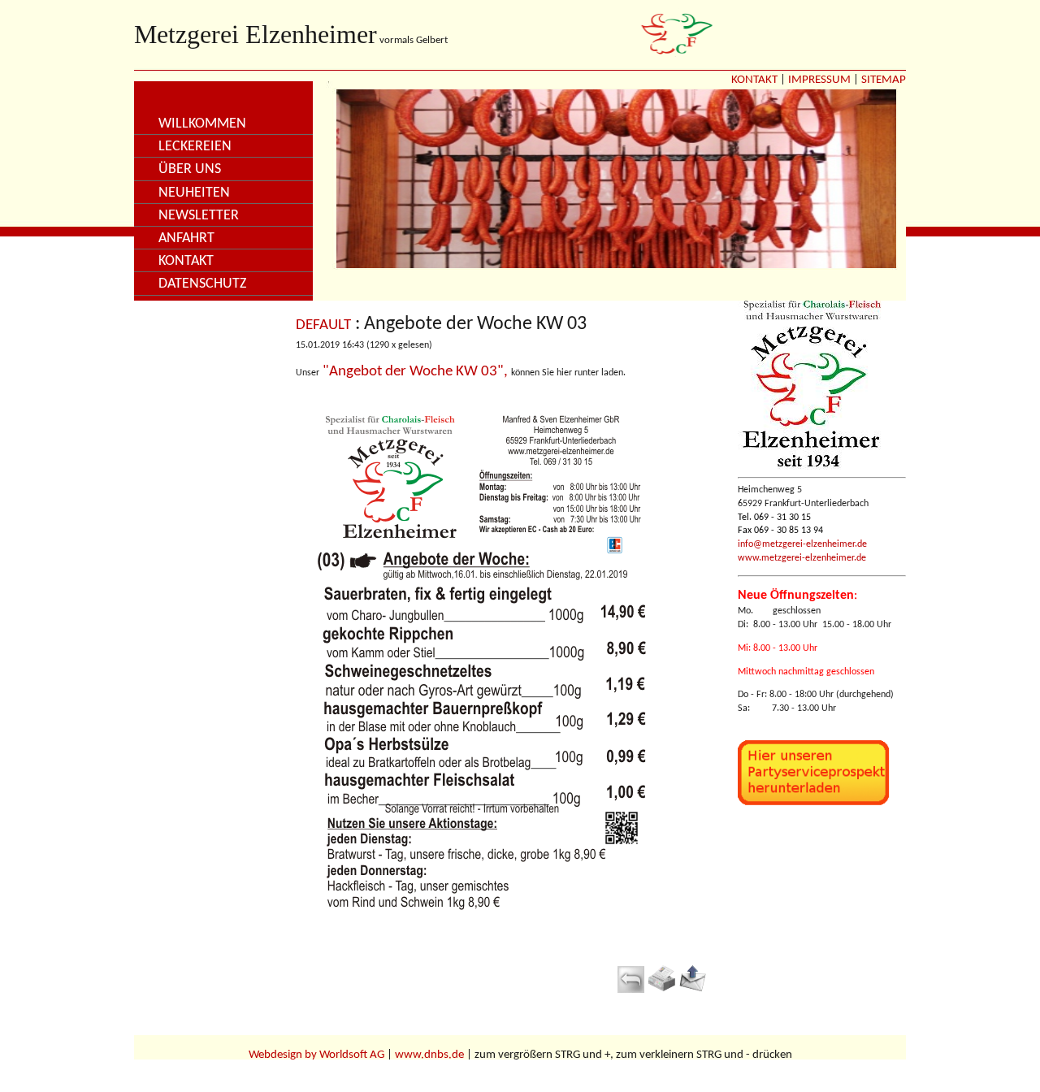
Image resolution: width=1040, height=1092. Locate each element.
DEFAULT (323, 325)
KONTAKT (754, 80)
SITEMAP (883, 80)
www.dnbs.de (429, 1055)
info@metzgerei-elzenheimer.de (802, 544)
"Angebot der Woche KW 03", (415, 371)
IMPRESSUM (819, 80)
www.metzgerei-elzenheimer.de (802, 558)
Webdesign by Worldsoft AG (316, 1055)
